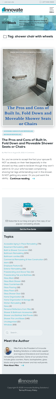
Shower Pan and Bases (14, 318)
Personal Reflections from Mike (17, 309)
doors (6, 262)
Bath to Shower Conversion (16, 250)
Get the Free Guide (28, 229)
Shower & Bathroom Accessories (18, 312)
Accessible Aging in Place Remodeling (18, 131)
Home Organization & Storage (17, 300)
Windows (8, 324)
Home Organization (12, 297)
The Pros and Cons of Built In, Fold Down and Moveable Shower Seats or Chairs (27, 143)
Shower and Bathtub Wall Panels (18, 315)
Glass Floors (9, 290)
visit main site (9, 2)
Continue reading (20, 178)
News (6, 306)
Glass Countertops (12, 284)
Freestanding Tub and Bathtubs (18, 275)
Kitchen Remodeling (12, 303)
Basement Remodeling (14, 247)
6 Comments (29, 153)
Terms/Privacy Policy (28, 390)
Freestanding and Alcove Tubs (17, 272)
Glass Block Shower (12, 281)
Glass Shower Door (12, 293)
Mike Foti (7, 153)
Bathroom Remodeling (12, 134)
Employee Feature (12, 265)
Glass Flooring (10, 287)
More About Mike (11, 365)
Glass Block (9, 278)
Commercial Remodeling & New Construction (23, 259)
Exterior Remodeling (13, 268)
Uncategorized (10, 321)
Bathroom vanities (12, 256)
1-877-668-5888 (47, 2)
